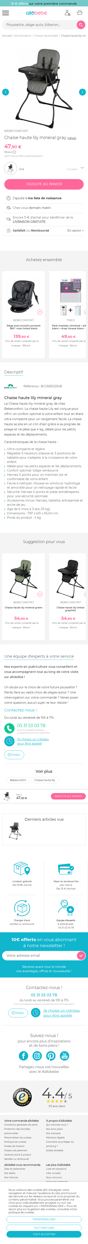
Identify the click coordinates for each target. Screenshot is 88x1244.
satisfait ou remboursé (22, 922)
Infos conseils (53, 1173)
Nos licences (11, 1177)
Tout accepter (44, 1234)
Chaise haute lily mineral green (23, 607)
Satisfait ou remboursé (16, 1159)
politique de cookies (21, 1212)
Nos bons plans (54, 1129)
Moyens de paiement (15, 1150)
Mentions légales (55, 1137)
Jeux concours (54, 1177)
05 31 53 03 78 (66, 927)
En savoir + (75, 230)
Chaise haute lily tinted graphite (70, 609)
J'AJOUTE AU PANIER (68, 796)
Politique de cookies (15, 1142)
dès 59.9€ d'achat (22, 883)
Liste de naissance (56, 1169)
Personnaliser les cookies (17, 1137)
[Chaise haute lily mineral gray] (15, 831)
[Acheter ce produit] (40, 312)
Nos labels (9, 1173)
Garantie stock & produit (17, 1154)
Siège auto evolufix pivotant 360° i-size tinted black (24, 327)
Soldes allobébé (54, 1150)
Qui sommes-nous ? (57, 1124)
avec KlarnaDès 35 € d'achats (66, 885)
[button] (5, 92)
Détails (71, 138)
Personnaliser (44, 1219)
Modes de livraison (14, 1146)
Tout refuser (44, 1227)
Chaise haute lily (44, 780)
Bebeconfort (16, 131)
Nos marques (53, 1133)
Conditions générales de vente (20, 1124)
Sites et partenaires (14, 1169)
